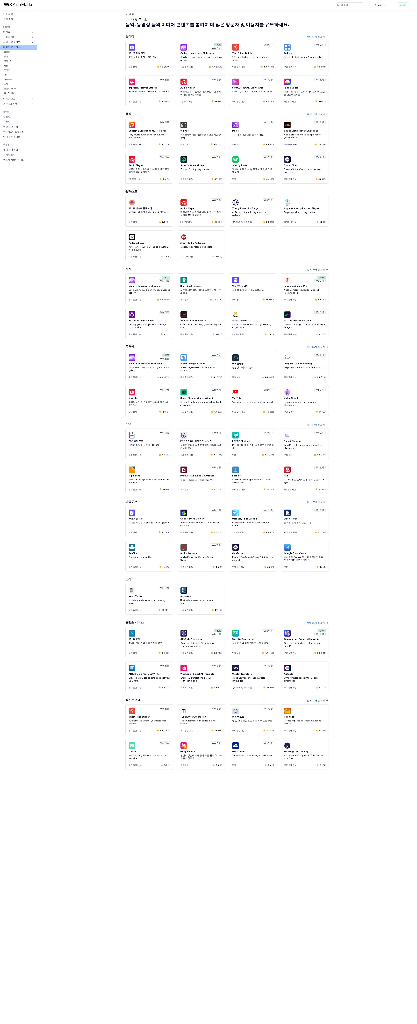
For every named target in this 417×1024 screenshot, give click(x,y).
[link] (18, 14)
